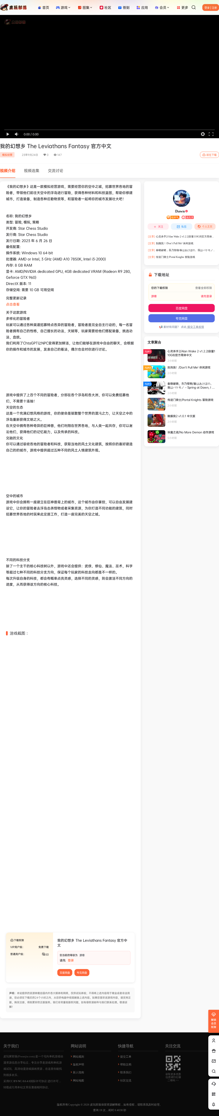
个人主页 (207, 226)
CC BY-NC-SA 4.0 (19, 1081)
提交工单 (125, 1056)
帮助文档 (125, 1064)
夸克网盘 (82, 972)
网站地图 (78, 1080)
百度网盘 (65, 972)
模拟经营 (7, 155)
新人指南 (78, 1072)
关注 (160, 226)
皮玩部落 (95, 1104)
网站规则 (78, 1056)
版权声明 (78, 1064)
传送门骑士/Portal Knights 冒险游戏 (171, 257)
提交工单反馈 (195, 327)
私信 (183, 226)
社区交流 (125, 1080)
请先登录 (206, 296)
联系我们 (125, 1072)
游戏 (64, 7)
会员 (163, 7)
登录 (71, 960)
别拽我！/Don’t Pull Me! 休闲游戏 (170, 243)
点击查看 (13, 304)
